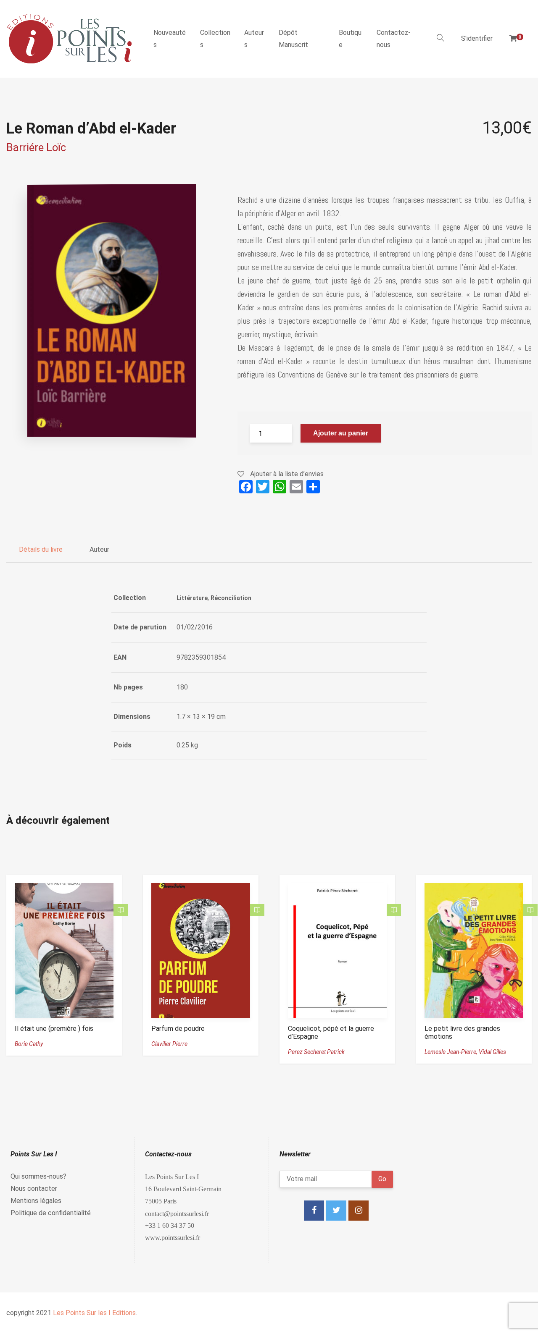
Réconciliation (231, 598)
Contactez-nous (394, 39)
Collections (215, 39)
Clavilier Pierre (169, 1043)
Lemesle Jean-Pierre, (452, 1051)
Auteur (99, 549)
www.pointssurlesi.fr (172, 1237)
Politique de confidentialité (51, 1213)
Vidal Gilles (492, 1051)
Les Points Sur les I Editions (94, 1313)
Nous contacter (34, 1188)
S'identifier (477, 38)
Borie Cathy (29, 1043)
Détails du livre (41, 549)
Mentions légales (36, 1201)
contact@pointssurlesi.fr (177, 1213)
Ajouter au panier (340, 433)
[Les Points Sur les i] (69, 39)
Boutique (350, 39)
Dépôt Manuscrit (293, 39)
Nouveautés (169, 39)
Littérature (192, 598)
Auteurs (254, 39)
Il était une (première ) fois (54, 1029)
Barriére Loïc (36, 147)
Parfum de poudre (178, 1029)
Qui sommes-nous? (38, 1176)
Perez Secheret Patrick (316, 1051)
